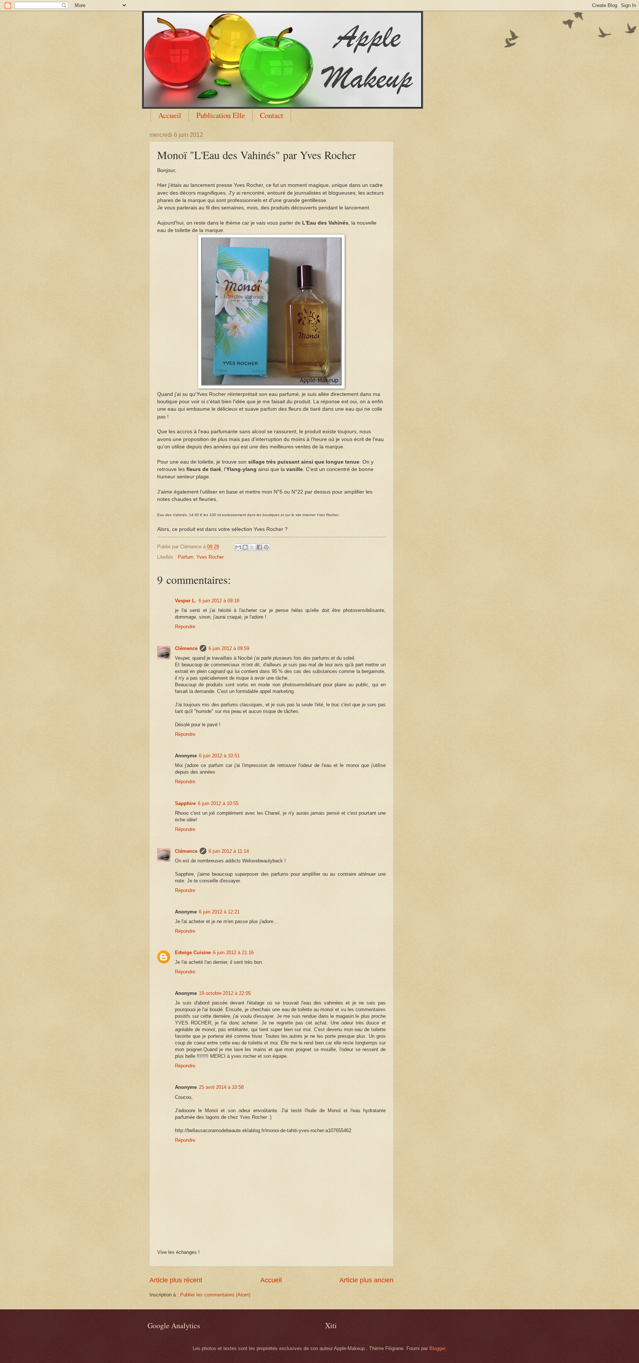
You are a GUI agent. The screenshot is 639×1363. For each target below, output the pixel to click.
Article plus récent (175, 1280)
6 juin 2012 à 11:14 (229, 851)
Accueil (169, 115)
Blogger (437, 1348)
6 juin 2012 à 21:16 (233, 952)
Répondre (185, 626)
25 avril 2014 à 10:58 (221, 1087)
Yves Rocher (210, 557)
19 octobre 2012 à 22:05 (225, 993)
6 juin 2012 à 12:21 (219, 912)
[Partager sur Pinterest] (266, 547)
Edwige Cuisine (193, 952)
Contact (271, 115)
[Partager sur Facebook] (259, 547)
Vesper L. (185, 600)
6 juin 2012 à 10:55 (218, 803)
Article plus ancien (366, 1280)
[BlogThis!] (245, 547)
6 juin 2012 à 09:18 (219, 600)
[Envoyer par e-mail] (238, 547)
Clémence (186, 648)
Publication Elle (220, 115)
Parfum (185, 557)
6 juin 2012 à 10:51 (219, 755)
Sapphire (185, 803)
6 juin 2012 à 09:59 (229, 648)
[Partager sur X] (252, 547)
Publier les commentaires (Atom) (215, 1295)
